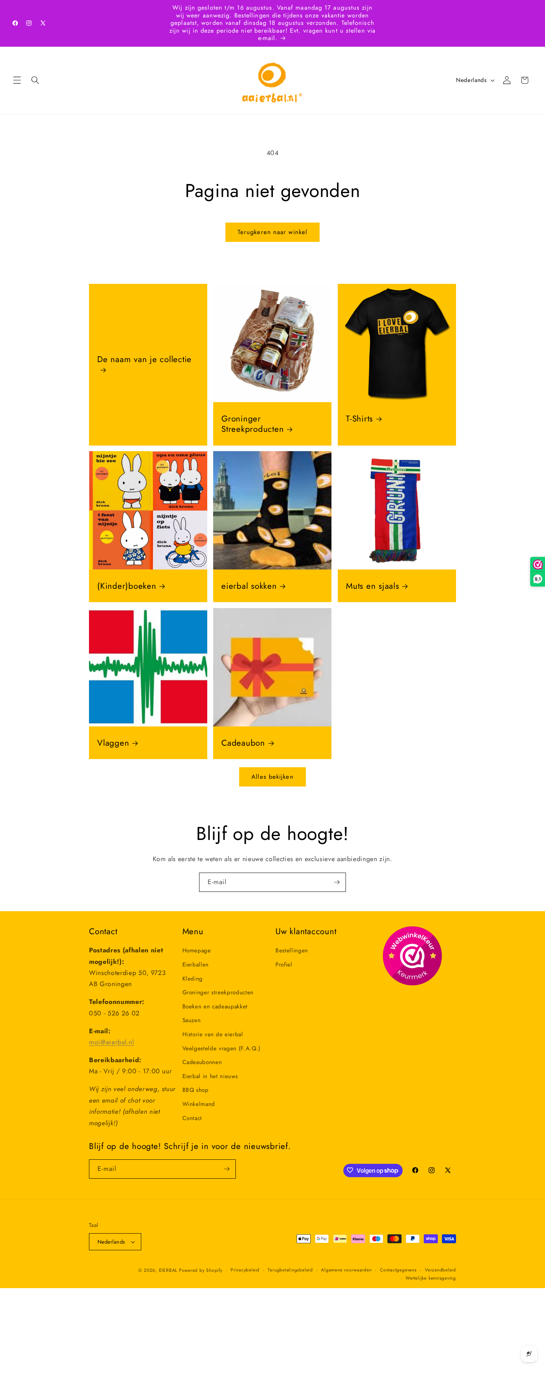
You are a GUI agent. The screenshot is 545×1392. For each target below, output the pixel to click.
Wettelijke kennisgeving (431, 1277)
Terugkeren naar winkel (272, 231)
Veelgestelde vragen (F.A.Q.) (221, 1048)
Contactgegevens (398, 1270)
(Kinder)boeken (126, 586)
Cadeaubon (243, 743)
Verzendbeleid (440, 1270)
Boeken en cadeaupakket (215, 1006)
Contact (192, 1118)
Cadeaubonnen (202, 1062)
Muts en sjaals (372, 586)
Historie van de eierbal (212, 1034)
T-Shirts (359, 418)
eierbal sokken (249, 586)
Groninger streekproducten (218, 992)
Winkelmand (198, 1104)
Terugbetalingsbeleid (290, 1270)
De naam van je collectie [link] (144, 359)
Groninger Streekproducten (252, 423)
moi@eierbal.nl (111, 1042)
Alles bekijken (272, 776)
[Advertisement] (222, 1340)
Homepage (196, 950)
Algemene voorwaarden (346, 1270)
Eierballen (195, 965)
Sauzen (191, 1020)
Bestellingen (291, 950)
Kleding (192, 978)
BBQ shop (195, 1090)
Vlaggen (113, 743)
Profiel (284, 965)
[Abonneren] (337, 882)
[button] (17, 80)
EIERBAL (168, 1270)
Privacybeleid (245, 1270)
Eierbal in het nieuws (210, 1076)
